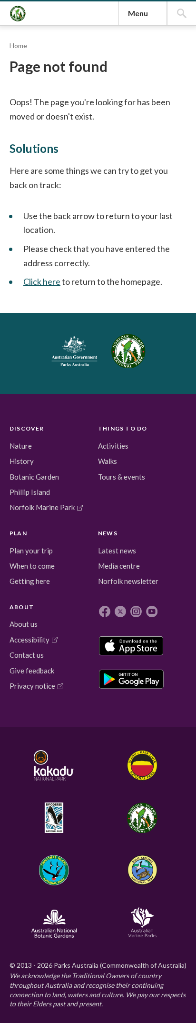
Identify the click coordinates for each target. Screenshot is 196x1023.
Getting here (30, 581)
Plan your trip (31, 550)
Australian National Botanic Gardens (53, 922)
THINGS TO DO (122, 428)
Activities (113, 445)
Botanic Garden (34, 476)
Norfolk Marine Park (42, 507)
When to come (32, 566)
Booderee (53, 817)
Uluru (142, 765)
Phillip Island (30, 492)
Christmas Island (54, 870)
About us (24, 624)
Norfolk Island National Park (18, 13)
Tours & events (121, 476)
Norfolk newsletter (128, 581)
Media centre (119, 566)
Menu (138, 13)
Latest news (117, 550)
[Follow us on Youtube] (151, 611)
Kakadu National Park (53, 765)
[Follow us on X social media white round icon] (120, 611)
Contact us (27, 655)
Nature (21, 445)
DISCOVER (27, 428)
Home (18, 45)
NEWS (108, 533)
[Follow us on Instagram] (136, 611)
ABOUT (22, 607)
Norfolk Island (142, 817)
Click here (41, 281)
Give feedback (32, 670)
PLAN (18, 533)
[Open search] (181, 13)
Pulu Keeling (142, 870)
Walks (107, 461)
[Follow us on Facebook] (104, 611)
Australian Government (74, 351)
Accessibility (29, 639)
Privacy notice (32, 686)
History (22, 461)
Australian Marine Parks (142, 922)
